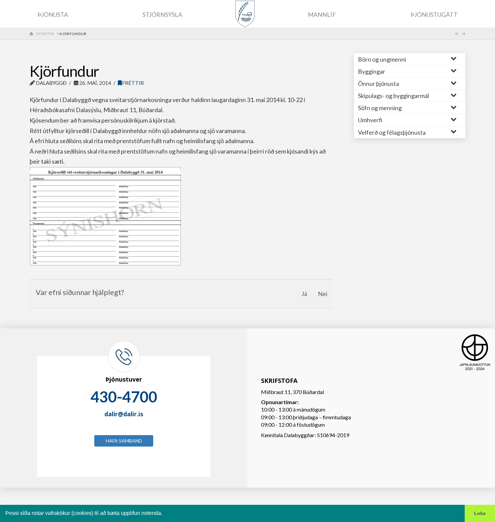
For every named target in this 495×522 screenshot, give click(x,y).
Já (304, 293)
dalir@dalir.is (123, 414)
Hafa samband (124, 441)
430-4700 (124, 397)
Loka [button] (480, 513)
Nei (322, 293)
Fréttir (133, 83)
